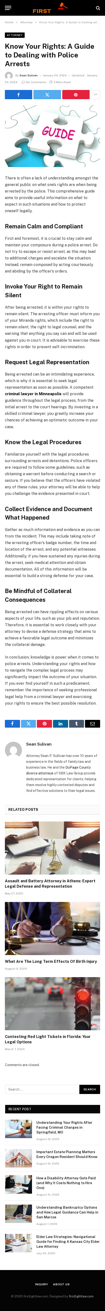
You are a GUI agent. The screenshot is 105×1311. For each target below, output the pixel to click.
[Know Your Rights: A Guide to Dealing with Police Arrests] (52, 136)
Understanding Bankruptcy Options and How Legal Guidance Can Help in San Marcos (67, 1212)
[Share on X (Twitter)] (47, 94)
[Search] (97, 7)
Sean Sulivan (29, 75)
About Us (61, 1284)
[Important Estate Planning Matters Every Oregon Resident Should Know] (18, 1158)
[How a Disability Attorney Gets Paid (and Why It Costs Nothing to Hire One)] (18, 1184)
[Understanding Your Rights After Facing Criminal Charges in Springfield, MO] (18, 1129)
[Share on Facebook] (18, 94)
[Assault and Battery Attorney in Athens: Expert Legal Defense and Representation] (52, 848)
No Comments (36, 82)
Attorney (15, 35)
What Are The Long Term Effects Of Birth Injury (51, 961)
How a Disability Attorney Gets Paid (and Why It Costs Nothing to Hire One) (66, 1183)
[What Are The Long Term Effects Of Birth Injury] (52, 928)
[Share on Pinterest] (76, 94)
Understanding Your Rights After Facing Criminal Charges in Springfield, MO (64, 1127)
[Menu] (8, 7)
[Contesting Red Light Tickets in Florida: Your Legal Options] (52, 1003)
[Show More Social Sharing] (95, 94)
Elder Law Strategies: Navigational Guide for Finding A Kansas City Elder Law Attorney (68, 1241)
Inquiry (41, 1284)
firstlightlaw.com (81, 1296)
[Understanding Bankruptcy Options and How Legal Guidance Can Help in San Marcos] (18, 1214)
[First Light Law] (52, 8)
